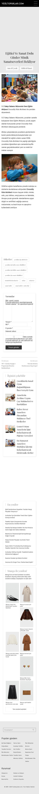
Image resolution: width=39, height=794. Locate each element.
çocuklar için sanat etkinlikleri (13, 275)
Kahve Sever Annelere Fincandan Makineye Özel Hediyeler (23, 415)
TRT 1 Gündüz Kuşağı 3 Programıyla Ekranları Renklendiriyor (8, 366)
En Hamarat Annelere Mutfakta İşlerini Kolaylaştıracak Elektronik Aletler (25, 446)
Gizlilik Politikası (18, 776)
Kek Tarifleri (16, 749)
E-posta (9, 328)
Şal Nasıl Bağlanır (6, 743)
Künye (3, 776)
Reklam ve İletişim (18, 773)
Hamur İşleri (16, 743)
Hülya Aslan (5, 746)
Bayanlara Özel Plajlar (29, 754)
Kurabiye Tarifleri (18, 746)
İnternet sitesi (11, 331)
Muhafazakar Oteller (7, 755)
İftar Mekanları (29, 743)
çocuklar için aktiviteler (21, 259)
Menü (35, 3)
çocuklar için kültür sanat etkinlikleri (15, 270)
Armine (27, 746)
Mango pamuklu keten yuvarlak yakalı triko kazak (12, 655)
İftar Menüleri (5, 752)
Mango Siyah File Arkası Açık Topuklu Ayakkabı (11, 606)
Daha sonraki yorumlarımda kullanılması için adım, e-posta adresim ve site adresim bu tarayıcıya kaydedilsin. (19, 339)
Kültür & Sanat (26, 68)
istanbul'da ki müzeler (11, 280)
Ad (7, 324)
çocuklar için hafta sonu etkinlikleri (15, 265)
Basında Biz (5, 779)
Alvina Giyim (28, 749)
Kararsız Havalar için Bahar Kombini (16, 558)
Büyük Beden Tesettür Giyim (17, 754)
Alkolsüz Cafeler (18, 758)
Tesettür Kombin (6, 749)
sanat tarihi (8, 286)
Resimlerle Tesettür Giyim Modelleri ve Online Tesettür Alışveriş (13, 3)
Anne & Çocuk (12, 68)
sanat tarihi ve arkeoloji (22, 286)
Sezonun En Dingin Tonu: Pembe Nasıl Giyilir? (19, 562)
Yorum (8, 322)
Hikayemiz (4, 773)
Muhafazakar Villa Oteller (30, 760)
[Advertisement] (19, 28)
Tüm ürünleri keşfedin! (19, 709)
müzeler (31, 280)
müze (23, 280)
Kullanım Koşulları (18, 779)
